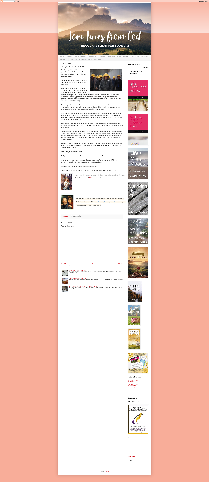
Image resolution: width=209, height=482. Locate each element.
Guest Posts (102, 56)
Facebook (101, 202)
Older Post (120, 263)
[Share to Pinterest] (80, 216)
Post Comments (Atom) (72, 266)
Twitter (114, 202)
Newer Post (63, 263)
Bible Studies (135, 56)
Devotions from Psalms (80, 56)
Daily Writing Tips (132, 387)
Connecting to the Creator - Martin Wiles (77, 278)
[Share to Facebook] (79, 216)
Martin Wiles (83, 218)
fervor (79, 218)
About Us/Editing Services (114, 56)
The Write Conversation (133, 380)
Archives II (69, 56)
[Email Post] (71, 216)
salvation (92, 218)
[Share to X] (77, 216)
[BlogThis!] (75, 216)
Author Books (144, 56)
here (91, 177)
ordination (88, 218)
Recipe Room (97, 59)
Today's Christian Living (133, 384)
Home (92, 263)
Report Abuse (131, 456)
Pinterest (106, 202)
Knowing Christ (63, 59)
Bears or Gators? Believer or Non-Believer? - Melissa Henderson (83, 286)
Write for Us (126, 56)
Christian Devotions (132, 383)
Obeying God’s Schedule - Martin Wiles (77, 270)
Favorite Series (92, 56)
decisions (70, 218)
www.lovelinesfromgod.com (100, 218)
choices (66, 218)
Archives (62, 56)
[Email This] (74, 216)
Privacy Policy (73, 59)
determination (75, 218)
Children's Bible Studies (85, 59)
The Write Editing (131, 381)
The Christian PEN (132, 385)
